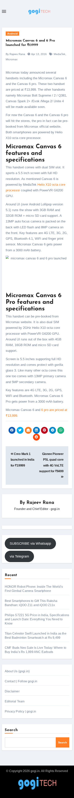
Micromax (11, 59)
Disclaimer (12, 691)
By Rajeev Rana (15, 54)
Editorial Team (15, 701)
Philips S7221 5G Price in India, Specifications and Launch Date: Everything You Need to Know (37, 619)
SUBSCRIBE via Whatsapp (30, 543)
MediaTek (59, 54)
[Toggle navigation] (4, 11)
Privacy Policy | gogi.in (20, 711)
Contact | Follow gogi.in (21, 681)
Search (11, 730)
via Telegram (19, 556)
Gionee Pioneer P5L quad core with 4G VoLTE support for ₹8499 (51, 462)
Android (12, 33)
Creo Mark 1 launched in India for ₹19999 (22, 459)
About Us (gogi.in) (17, 671)
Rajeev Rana (40, 502)
